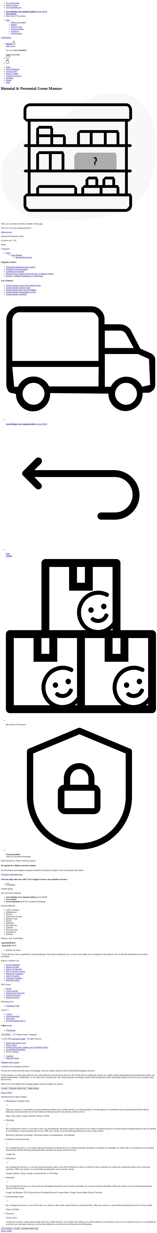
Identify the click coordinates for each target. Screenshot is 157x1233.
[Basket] (81, 62)
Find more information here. (12, 874)
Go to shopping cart (13, 7)
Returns (14, 25)
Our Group (10, 1019)
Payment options (17, 29)
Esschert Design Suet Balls (16, 294)
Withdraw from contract (10, 1062)
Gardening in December (15, 271)
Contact (9, 1014)
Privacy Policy (11, 1045)
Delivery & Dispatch (14, 969)
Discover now (6, 232)
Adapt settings (33, 1088)
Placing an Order (12, 967)
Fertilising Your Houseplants (17, 269)
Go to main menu (12, 3)
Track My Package (13, 995)
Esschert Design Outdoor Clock (18, 288)
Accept (4, 1088)
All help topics (16, 33)
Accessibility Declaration (15, 1050)
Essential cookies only (17, 1088)
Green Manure (16, 255)
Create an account (13, 54)
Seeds (8, 253)
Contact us (15, 31)
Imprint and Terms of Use (16, 1043)
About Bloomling (13, 1016)
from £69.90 (26, 12)
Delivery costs (16, 27)
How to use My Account (15, 971)
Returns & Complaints (14, 974)
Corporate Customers (14, 978)
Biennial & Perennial (24, 257)
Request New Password (15, 993)
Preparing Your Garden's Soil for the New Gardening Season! (30, 274)
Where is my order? (18, 22)
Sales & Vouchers (13, 976)
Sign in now (10, 46)
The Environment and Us (16, 1021)
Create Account (12, 991)
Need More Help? (13, 980)
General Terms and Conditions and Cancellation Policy (27, 1047)
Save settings (7, 1228)
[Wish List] (8, 58)
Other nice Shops (12, 1058)
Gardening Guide (12, 1006)
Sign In (9, 989)
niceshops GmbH (18, 1039)
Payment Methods (13, 965)
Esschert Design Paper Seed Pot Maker (21, 290)
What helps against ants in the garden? (20, 267)
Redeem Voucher (12, 997)
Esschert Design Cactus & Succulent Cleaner (23, 285)
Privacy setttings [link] (12, 1052)
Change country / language (26, 1034)
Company (9, 1056)
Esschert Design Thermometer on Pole (21, 292)
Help (8, 20)
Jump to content (12, 5)
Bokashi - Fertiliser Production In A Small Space (24, 276)
